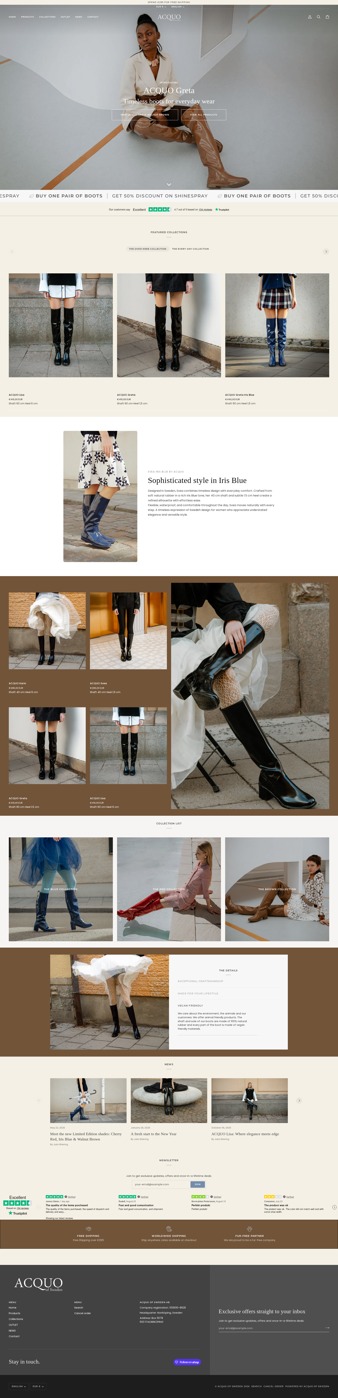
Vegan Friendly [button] (190, 1027)
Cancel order (82, 1313)
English (176, 6)
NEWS (12, 1330)
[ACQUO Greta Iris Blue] (277, 325)
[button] (27, 17)
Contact (14, 1336)
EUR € (160, 6)
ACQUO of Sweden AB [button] (155, 1302)
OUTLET (13, 1325)
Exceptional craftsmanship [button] (200, 983)
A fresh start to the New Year (153, 1134)
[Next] (326, 251)
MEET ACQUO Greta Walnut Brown (145, 114)
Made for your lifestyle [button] (198, 1015)
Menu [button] (78, 1302)
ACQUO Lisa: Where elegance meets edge (245, 1134)
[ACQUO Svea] (128, 631)
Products (14, 1313)
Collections (16, 1319)
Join (198, 1184)
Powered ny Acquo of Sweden (307, 1386)
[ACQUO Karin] (47, 631)
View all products (203, 114)
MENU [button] (12, 1302)
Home (12, 1307)
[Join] (326, 1328)
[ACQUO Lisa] (61, 325)
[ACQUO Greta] (169, 325)
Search (78, 1307)
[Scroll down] (169, 184)
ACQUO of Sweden (230, 1386)
